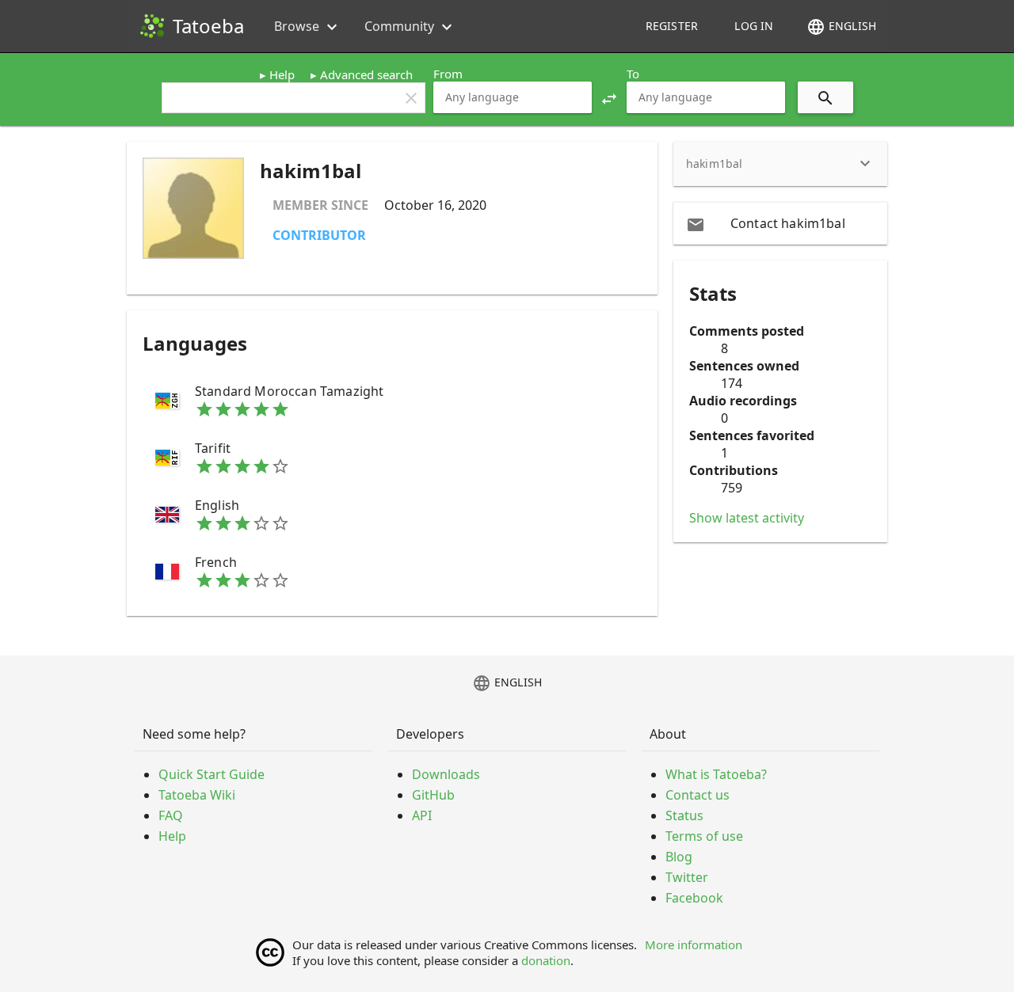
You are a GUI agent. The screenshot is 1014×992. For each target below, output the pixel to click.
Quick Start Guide (211, 774)
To (633, 74)
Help (282, 74)
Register (672, 25)
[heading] (780, 164)
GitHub (433, 795)
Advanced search (366, 74)
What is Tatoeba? (716, 774)
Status (684, 815)
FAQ (170, 815)
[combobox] (512, 97)
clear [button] (411, 98)
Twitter (686, 877)
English (841, 26)
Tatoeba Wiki (196, 795)
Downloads (446, 774)
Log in (753, 25)
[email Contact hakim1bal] (780, 223)
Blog (678, 856)
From (448, 74)
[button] (609, 97)
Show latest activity (746, 517)
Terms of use (704, 836)
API (422, 815)
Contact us (697, 795)
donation (545, 960)
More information (693, 944)
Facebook (694, 897)
